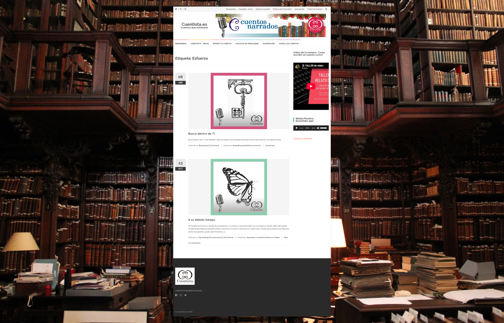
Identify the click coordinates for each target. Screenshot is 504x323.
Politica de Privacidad (282, 9)
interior (257, 145)
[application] (311, 128)
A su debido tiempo (201, 219)
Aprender (251, 237)
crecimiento (260, 237)
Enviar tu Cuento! (263, 9)
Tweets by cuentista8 (302, 138)
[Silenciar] (318, 128)
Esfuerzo (250, 145)
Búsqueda (203, 145)
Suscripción (299, 9)
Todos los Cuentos (314, 9)
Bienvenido (231, 9)
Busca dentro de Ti (201, 133)
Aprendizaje (204, 237)
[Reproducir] (296, 128)
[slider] (323, 127)
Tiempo (277, 237)
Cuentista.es (194, 24)
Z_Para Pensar (213, 145)
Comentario (270, 145)
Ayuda (235, 145)
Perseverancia (215, 237)
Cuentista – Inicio (246, 9)
